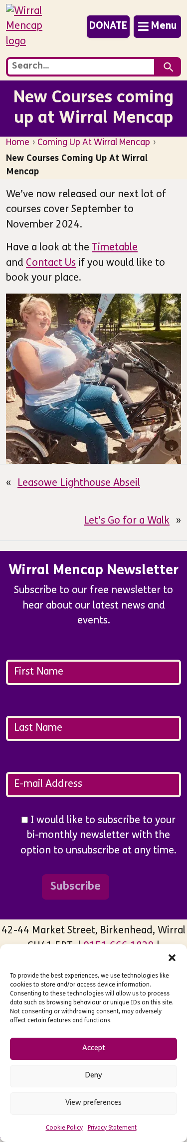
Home (17, 143)
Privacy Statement (112, 1128)
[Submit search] (168, 66)
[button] (172, 957)
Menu (164, 26)
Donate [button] (108, 26)
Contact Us (51, 263)
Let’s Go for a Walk (127, 521)
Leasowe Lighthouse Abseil (78, 483)
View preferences (93, 1103)
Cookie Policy (64, 1128)
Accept (93, 1048)
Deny (93, 1075)
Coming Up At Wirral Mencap (93, 143)
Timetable (115, 248)
